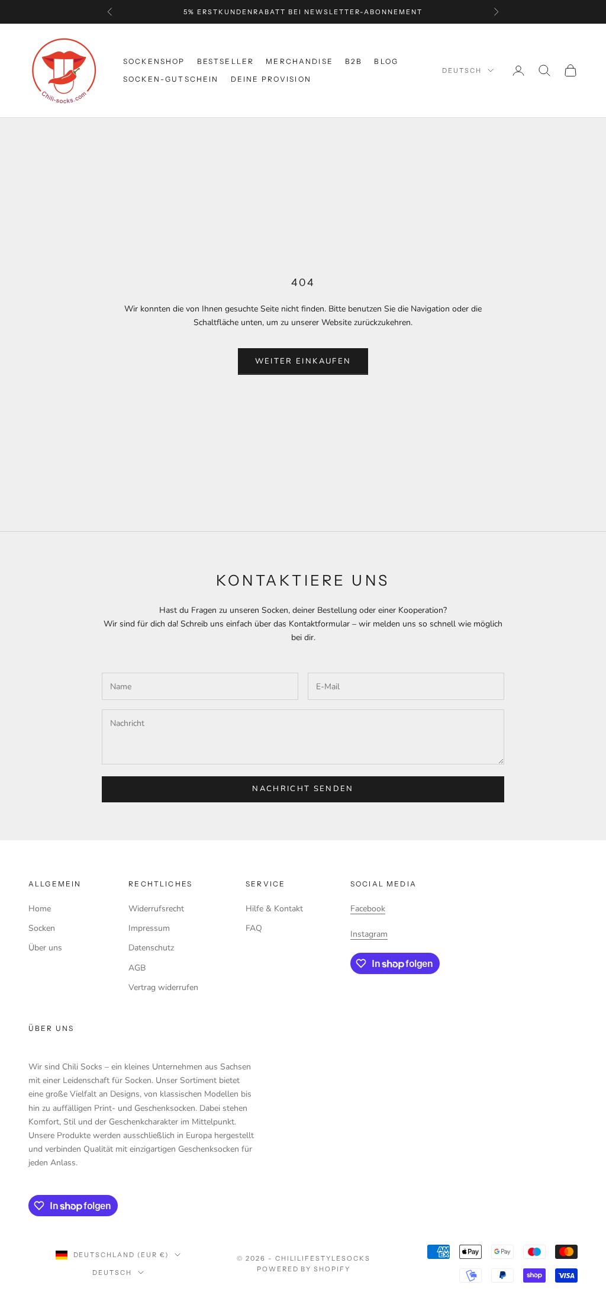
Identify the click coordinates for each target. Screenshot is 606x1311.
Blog (386, 61)
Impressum (149, 928)
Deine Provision (271, 79)
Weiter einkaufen (303, 361)
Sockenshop (154, 61)
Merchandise (299, 61)
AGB (137, 967)
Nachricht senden (302, 788)
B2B (353, 61)
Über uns (45, 947)
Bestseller (225, 61)
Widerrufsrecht (156, 908)
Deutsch (462, 70)
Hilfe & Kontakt (274, 908)
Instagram (369, 934)
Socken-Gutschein (171, 79)
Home (39, 908)
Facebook (367, 908)
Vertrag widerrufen (163, 987)
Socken (41, 928)
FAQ (254, 928)
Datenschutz (151, 947)
